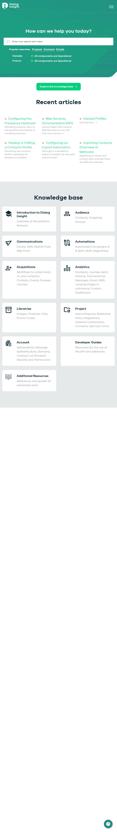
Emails (60, 49)
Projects (37, 49)
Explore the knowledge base (57, 86)
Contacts (49, 49)
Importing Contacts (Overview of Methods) (96, 147)
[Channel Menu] (108, 824)
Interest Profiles (94, 118)
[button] (111, 6)
